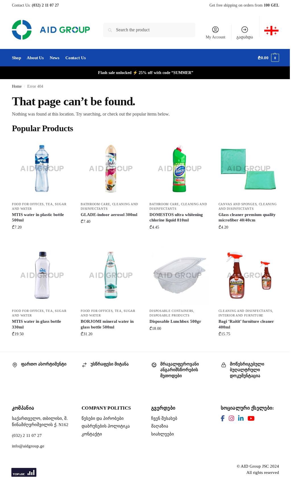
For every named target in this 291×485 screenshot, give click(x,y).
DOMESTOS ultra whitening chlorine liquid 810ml (176, 217)
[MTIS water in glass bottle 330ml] (42, 275)
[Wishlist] (63, 147)
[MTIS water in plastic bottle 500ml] (42, 168)
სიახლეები (162, 434)
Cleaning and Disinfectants (245, 311)
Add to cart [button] (42, 239)
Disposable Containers (171, 311)
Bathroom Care (95, 204)
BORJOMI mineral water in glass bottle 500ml (107, 324)
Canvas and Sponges (238, 204)
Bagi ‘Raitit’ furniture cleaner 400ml (246, 324)
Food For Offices (28, 204)
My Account (215, 37)
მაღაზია (159, 426)
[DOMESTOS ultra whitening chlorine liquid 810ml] (179, 168)
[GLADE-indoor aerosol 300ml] (111, 168)
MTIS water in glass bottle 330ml (36, 324)
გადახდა (244, 37)
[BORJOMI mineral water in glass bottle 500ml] (111, 275)
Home (17, 86)
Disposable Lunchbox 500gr (175, 321)
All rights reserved (262, 472)
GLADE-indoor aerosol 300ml (109, 214)
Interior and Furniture (241, 315)
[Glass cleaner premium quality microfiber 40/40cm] (249, 168)
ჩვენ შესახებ (164, 418)
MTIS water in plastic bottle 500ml (38, 217)
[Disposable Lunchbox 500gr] (179, 275)
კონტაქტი (92, 434)
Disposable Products (169, 315)
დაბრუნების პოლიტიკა (106, 426)
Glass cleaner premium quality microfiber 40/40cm (247, 217)
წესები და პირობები (103, 418)
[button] (268, 57)
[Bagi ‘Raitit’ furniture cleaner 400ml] (249, 275)
